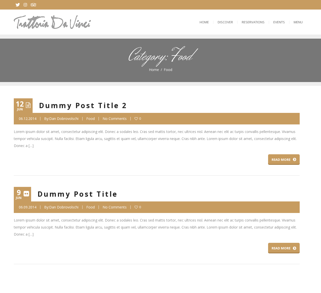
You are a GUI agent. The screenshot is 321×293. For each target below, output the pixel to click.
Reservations (253, 22)
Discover (225, 22)
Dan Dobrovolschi (63, 118)
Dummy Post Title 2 (83, 105)
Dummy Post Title (77, 194)
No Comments (115, 118)
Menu (298, 22)
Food (90, 118)
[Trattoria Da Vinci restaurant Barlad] (52, 22)
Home (204, 22)
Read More (281, 159)
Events (279, 22)
